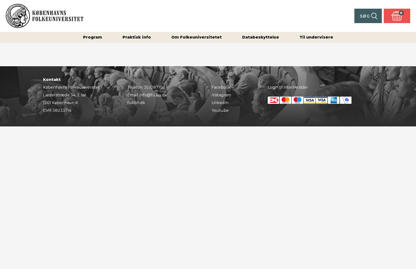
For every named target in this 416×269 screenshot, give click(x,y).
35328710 (153, 87)
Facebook (221, 87)
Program (92, 37)
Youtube (220, 110)
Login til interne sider (288, 87)
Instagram (221, 95)
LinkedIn (220, 102)
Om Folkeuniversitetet (196, 37)
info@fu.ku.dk (153, 95)
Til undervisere (316, 37)
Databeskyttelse (260, 37)
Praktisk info (137, 37)
